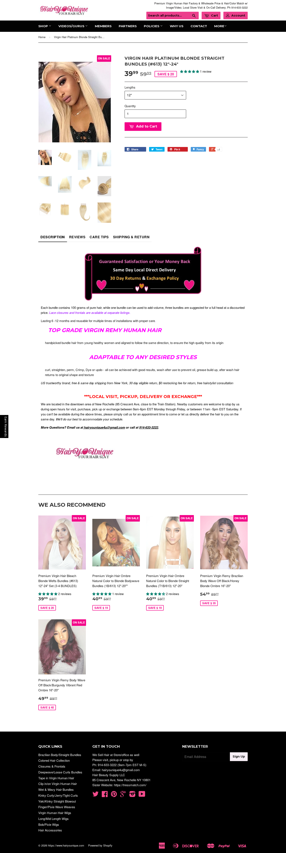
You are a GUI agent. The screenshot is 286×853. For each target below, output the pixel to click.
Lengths (130, 87)
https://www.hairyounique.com (66, 845)
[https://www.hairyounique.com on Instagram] (132, 795)
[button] (190, 71)
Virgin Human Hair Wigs (54, 812)
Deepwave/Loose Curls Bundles (60, 772)
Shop (43, 26)
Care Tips (99, 237)
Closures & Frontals (51, 766)
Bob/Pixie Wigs (48, 824)
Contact (199, 26)
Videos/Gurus (71, 26)
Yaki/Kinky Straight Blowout (57, 801)
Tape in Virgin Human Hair (56, 778)
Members (103, 26)
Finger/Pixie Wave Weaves (56, 807)
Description (52, 237)
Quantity (130, 106)
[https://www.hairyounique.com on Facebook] (105, 795)
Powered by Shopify (100, 845)
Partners (128, 26)
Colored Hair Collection (54, 760)
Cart (214, 15)
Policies (152, 26)
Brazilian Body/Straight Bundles (59, 754)
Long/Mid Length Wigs (53, 818)
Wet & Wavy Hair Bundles (56, 789)
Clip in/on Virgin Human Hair (57, 783)
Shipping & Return (131, 237)
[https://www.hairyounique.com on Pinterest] (114, 795)
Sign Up (239, 756)
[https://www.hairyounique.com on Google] (123, 795)
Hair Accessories (50, 830)
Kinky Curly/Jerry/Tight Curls (58, 795)
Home (41, 37)
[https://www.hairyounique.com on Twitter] (95, 795)
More (219, 26)
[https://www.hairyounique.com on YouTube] (142, 795)
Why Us (176, 26)
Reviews (77, 237)
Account (238, 15)
